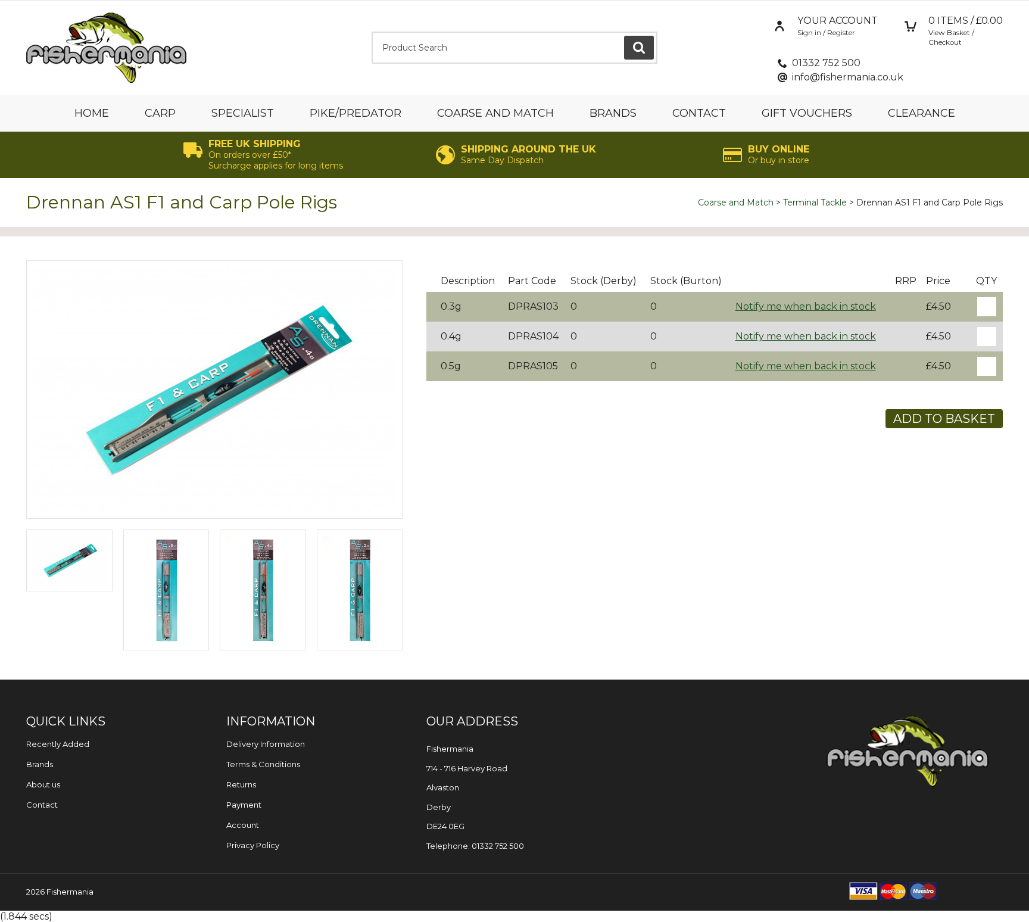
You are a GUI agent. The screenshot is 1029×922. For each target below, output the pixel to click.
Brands (613, 113)
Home (91, 113)
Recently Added (57, 744)
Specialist (242, 113)
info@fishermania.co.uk (847, 77)
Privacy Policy (252, 845)
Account (242, 825)
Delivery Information (265, 744)
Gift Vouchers (807, 113)
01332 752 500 (826, 62)
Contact (699, 113)
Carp (160, 113)
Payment (243, 804)
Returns (241, 784)
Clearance (921, 113)
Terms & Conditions (263, 764)
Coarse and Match (495, 113)
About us (43, 784)
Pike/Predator (355, 113)
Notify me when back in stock (805, 306)
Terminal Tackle (815, 202)
